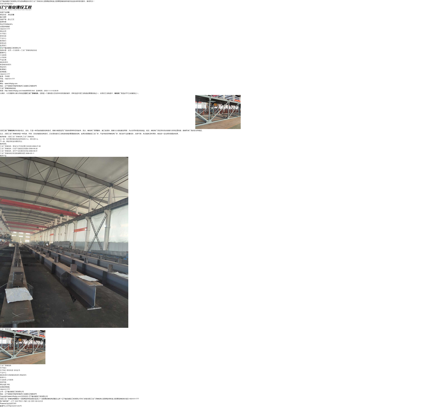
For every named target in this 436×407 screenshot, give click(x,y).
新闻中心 (3, 377)
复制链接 (24, 396)
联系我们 (3, 45)
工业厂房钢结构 (28, 136)
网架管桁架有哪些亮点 (14, 141)
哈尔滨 (40, 401)
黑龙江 (20, 401)
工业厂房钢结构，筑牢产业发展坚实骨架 (14, 151)
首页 (9, 50)
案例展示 (3, 40)
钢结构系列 (4, 62)
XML (8, 384)
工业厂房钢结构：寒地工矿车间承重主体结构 (16, 146)
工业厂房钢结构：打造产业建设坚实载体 (14, 148)
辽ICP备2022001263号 (13, 406)
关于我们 (3, 33)
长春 (36, 401)
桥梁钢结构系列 (5, 64)
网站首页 (3, 31)
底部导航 (3, 382)
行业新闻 (16, 50)
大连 (28, 401)
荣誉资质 (3, 36)
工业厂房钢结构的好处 (29, 50)
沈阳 (32, 401)
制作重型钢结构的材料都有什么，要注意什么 (22, 139)
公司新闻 (3, 57)
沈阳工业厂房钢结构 (36, 1)
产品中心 (3, 38)
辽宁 (12, 401)
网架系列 (3, 67)
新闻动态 (3, 43)
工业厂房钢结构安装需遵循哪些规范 (12, 153)
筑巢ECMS (12, 403)
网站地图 (3, 384)
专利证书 (17, 370)
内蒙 (25, 401)
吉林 (16, 401)
